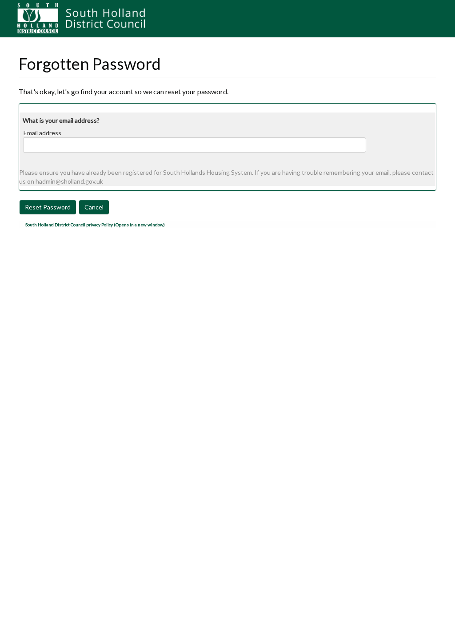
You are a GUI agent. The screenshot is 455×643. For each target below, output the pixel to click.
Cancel (94, 207)
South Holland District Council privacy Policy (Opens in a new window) (95, 224)
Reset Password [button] (48, 207)
